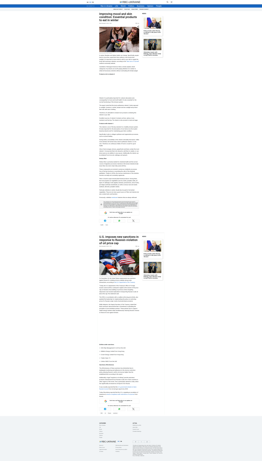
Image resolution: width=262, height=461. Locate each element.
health (102, 224)
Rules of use (102, 447)
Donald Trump (134, 9)
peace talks (127, 9)
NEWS (144, 13)
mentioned (114, 197)
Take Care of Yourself (132, 61)
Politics (131, 6)
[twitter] (141, 442)
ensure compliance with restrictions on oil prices (120, 394)
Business (140, 6)
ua (87, 2)
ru (93, 2)
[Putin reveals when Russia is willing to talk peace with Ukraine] (152, 23)
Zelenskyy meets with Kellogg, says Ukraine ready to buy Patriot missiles (152, 53)
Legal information (103, 449)
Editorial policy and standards (122, 445)
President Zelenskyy (144, 9)
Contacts (117, 451)
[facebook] (136, 442)
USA (101, 413)
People (159, 6)
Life (116, 6)
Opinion (150, 6)
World (123, 6)
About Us (101, 445)
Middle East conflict (118, 9)
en (90, 2)
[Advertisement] (119, 86)
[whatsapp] (147, 442)
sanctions (115, 413)
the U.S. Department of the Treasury (125, 282)
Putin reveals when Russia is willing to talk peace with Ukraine (152, 32)
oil (105, 413)
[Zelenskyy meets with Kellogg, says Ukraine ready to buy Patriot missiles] (152, 44)
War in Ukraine (106, 6)
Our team (101, 451)
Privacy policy (119, 447)
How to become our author (121, 449)
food (107, 224)
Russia (109, 413)
